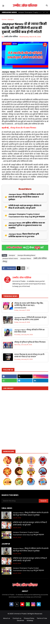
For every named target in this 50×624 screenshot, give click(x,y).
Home (4, 19)
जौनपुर (5, 261)
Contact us (17, 618)
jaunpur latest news (10, 258)
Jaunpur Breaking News (26, 255)
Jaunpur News (25, 258)
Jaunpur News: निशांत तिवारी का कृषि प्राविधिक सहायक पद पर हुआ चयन (23, 235)
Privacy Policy (29, 618)
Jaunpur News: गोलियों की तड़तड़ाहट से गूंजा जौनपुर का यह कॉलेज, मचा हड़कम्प (30, 318)
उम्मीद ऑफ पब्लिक (40, 258)
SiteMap (30, 620)
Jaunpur (11, 19)
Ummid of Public (20, 614)
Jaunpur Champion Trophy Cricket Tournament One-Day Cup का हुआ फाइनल (26, 215)
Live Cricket (8, 388)
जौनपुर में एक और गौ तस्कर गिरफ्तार (23, 128)
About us (6, 618)
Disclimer (20, 620)
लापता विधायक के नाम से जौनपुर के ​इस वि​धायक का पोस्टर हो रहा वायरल (29, 355)
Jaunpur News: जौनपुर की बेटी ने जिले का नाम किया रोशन (29, 331)
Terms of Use (42, 618)
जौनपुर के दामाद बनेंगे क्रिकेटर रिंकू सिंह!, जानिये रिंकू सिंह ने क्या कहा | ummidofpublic (28, 305)
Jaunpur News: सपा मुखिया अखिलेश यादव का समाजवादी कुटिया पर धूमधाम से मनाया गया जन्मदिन (26, 225)
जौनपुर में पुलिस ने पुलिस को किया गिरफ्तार (30, 342)
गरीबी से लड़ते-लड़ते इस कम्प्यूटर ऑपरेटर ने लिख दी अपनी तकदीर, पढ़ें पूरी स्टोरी (24, 206)
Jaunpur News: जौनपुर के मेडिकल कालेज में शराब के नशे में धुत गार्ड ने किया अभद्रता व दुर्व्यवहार (25, 197)
